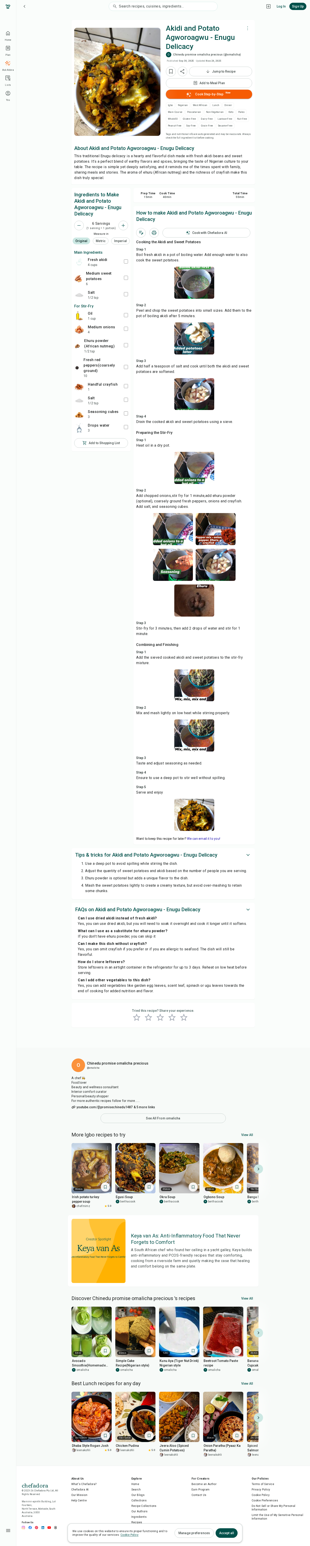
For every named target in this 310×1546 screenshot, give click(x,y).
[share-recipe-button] (182, 71)
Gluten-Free (189, 119)
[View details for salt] (79, 295)
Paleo (241, 112)
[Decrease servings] (79, 225)
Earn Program (201, 1489)
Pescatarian (194, 112)
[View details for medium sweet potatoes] (78, 278)
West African (200, 105)
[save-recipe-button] (171, 71)
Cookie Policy (261, 1495)
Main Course (175, 112)
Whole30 (173, 119)
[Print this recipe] (154, 233)
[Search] (114, 6)
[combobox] (168, 6)
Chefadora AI (80, 1489)
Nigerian (183, 105)
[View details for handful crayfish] (79, 387)
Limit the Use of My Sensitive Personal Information (277, 1516)
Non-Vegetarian (215, 112)
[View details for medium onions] (79, 329)
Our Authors (139, 1511)
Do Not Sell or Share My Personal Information (273, 1507)
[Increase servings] (123, 225)
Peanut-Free (174, 125)
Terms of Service (263, 1484)
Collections (139, 1500)
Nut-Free (242, 119)
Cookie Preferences (265, 1500)
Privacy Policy (261, 1489)
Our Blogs (138, 1495)
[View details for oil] (79, 316)
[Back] (24, 6)
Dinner (228, 105)
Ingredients (139, 1516)
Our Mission (79, 1495)
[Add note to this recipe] (141, 233)
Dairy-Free (207, 119)
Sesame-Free (225, 125)
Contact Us (199, 1495)
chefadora (35, 1485)
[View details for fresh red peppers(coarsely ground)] (77, 367)
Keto (231, 112)
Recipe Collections (144, 1506)
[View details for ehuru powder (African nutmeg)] (77, 346)
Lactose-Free (225, 119)
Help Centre (79, 1500)
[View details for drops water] (79, 428)
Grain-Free (207, 125)
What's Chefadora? (84, 1484)
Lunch (215, 105)
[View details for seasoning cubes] (79, 414)
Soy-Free (191, 125)
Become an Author (204, 1484)
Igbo (170, 105)
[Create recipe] (268, 6)
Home (135, 1484)
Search (136, 1489)
